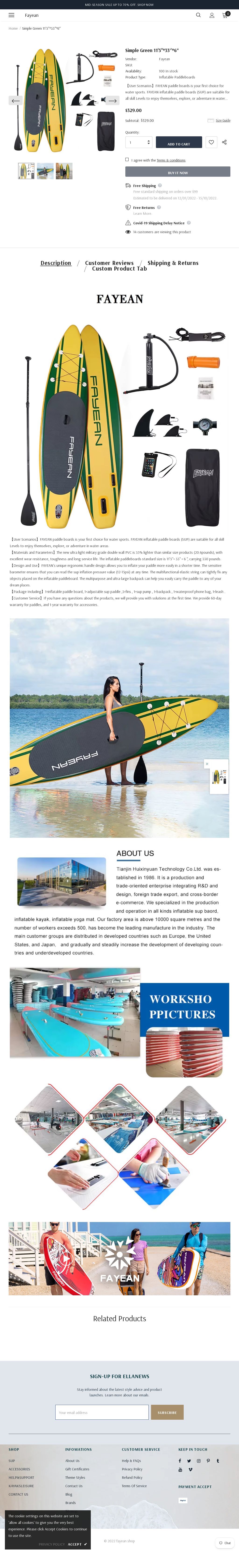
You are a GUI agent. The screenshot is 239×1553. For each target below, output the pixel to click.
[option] (64, 100)
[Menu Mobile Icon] (11, 15)
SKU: (129, 65)
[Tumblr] (221, 1461)
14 (135, 231)
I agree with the (143, 160)
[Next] (112, 100)
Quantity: (132, 132)
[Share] (226, 142)
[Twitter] (191, 1461)
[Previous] (16, 100)
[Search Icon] (198, 15)
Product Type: (135, 77)
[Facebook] (183, 1461)
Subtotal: (132, 120)
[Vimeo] (192, 1469)
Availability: (133, 71)
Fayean (31, 15)
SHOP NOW (145, 5)
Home (13, 28)
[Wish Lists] (211, 142)
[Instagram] (201, 1461)
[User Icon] (212, 15)
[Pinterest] (211, 1461)
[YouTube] (183, 1469)
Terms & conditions (171, 160)
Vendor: (131, 58)
